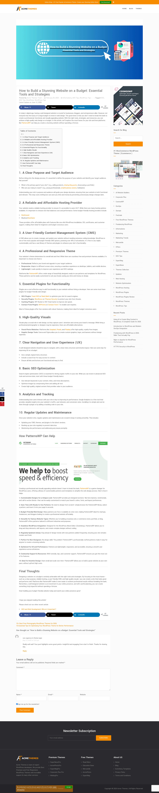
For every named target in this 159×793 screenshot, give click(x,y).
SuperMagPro (55, 769)
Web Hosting (120, 279)
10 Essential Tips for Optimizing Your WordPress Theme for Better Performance (44, 626)
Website (83, 695)
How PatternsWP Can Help (31, 163)
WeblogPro (54, 775)
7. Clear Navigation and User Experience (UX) (37, 153)
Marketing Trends (122, 238)
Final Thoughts (27, 166)
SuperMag (119, 261)
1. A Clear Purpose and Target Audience (35, 137)
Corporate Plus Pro (57, 772)
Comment (20, 667)
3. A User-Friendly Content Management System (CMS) (41, 142)
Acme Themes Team (34, 98)
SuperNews (120, 265)
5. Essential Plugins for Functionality (34, 147)
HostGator (31, 218)
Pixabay (68, 329)
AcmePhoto (87, 772)
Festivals (119, 215)
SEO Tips (75, 98)
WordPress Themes (123, 301)
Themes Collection (122, 270)
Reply (25, 651)
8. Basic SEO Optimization (30, 155)
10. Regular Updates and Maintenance (35, 161)
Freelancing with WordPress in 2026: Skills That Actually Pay (126, 334)
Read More (87, 762)
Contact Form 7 (53, 305)
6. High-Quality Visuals (29, 150)
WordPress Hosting (122, 288)
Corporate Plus (121, 197)
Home (124, 9)
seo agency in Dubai (30, 638)
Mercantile (119, 242)
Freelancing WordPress (124, 224)
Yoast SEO (35, 296)
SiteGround (25, 215)
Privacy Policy (120, 772)
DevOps (118, 206)
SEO (102, 98)
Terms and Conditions (123, 775)
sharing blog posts (70, 185)
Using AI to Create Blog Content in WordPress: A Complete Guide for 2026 (127, 320)
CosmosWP (120, 202)
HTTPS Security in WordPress (124, 347)
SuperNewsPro (55, 762)
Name (19, 695)
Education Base (88, 765)
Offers (118, 247)
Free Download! (105, 2)
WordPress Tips (85, 98)
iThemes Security (51, 299)
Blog (131, 9)
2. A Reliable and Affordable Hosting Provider (37, 140)
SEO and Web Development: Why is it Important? (38, 609)
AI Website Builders (122, 193)
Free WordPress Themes (124, 220)
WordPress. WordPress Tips (36, 100)
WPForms (42, 305)
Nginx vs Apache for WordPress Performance (125, 341)
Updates (119, 274)
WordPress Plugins (122, 292)
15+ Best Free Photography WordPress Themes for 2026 (36, 623)
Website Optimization (123, 283)
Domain (118, 211)
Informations (67, 98)
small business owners (69, 188)
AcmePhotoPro (55, 765)
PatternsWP (26, 123)
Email (50, 695)
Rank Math (45, 296)
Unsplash (53, 329)
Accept (69, 787)
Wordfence (39, 299)
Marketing (119, 233)
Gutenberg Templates (123, 769)
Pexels (59, 329)
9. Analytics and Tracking (30, 158)
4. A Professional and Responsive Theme (36, 145)
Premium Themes (122, 251)
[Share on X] (2, 399)
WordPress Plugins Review (125, 297)
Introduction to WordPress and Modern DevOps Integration (127, 327)
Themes (139, 9)
